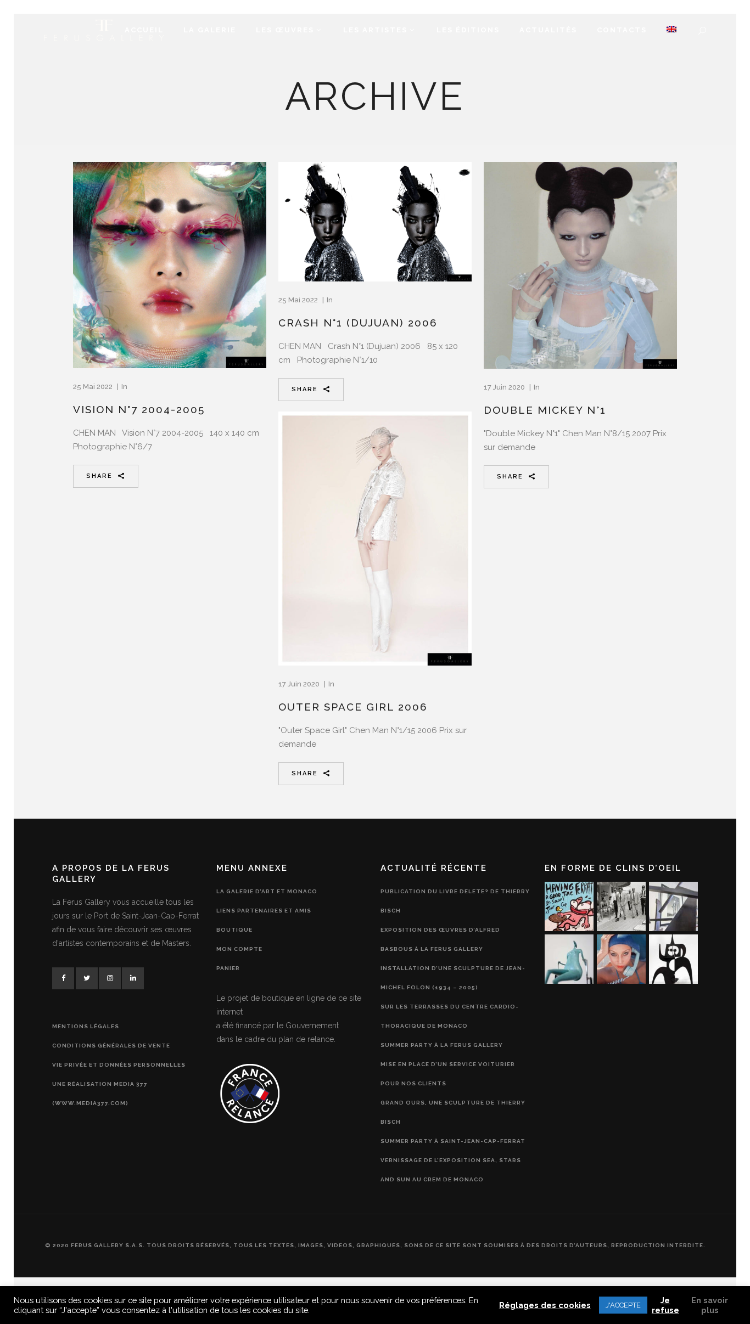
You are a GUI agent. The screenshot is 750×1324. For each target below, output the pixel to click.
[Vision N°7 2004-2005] (169, 265)
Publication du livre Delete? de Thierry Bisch (455, 901)
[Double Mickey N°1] (580, 265)
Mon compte (239, 949)
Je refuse (665, 1305)
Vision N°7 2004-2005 (139, 409)
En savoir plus (709, 1305)
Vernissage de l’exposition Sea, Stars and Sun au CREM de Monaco (450, 1169)
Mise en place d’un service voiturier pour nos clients (447, 1073)
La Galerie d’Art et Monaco (266, 891)
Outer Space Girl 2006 (353, 707)
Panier (228, 968)
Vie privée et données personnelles (119, 1065)
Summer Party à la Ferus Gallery (441, 1045)
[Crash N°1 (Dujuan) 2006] (375, 221)
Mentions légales (85, 1026)
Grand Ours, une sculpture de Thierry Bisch (452, 1112)
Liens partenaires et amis (263, 911)
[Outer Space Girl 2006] (375, 539)
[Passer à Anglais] (671, 30)
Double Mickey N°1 (545, 410)
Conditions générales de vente (111, 1046)
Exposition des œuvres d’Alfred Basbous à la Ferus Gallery (440, 939)
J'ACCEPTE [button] (623, 1305)
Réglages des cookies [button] (545, 1305)
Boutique (234, 930)
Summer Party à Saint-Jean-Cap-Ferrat (452, 1141)
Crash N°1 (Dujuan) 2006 (358, 323)
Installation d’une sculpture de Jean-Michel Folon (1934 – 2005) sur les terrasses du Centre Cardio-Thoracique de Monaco (452, 997)
